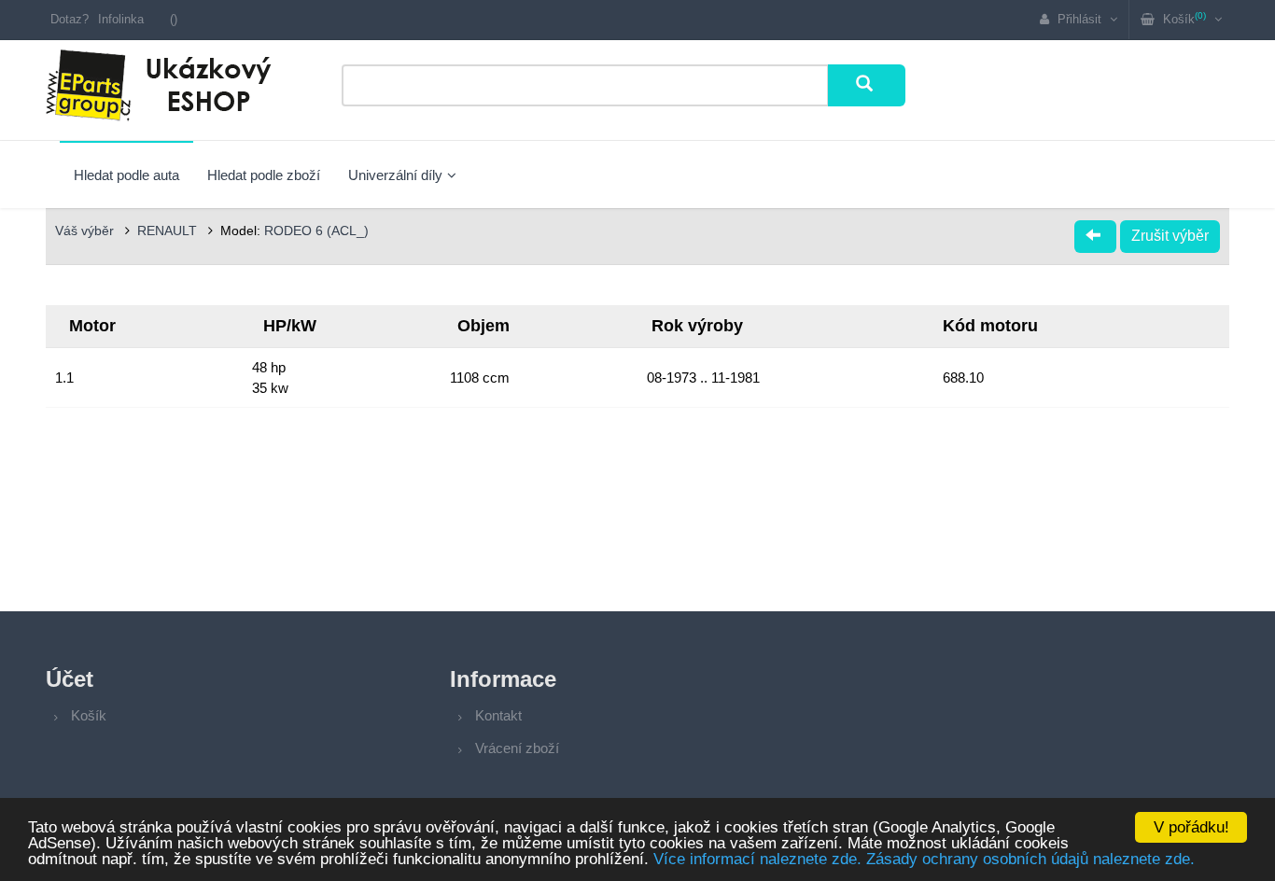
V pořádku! (1191, 827)
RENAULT (169, 230)
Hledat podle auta (126, 175)
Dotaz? (69, 19)
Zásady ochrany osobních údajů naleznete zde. (1030, 859)
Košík (88, 715)
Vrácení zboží (517, 748)
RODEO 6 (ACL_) (316, 230)
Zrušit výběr (1170, 236)
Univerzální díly (395, 175)
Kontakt (498, 715)
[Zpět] (1095, 236)
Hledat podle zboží (263, 175)
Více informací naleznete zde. (757, 859)
